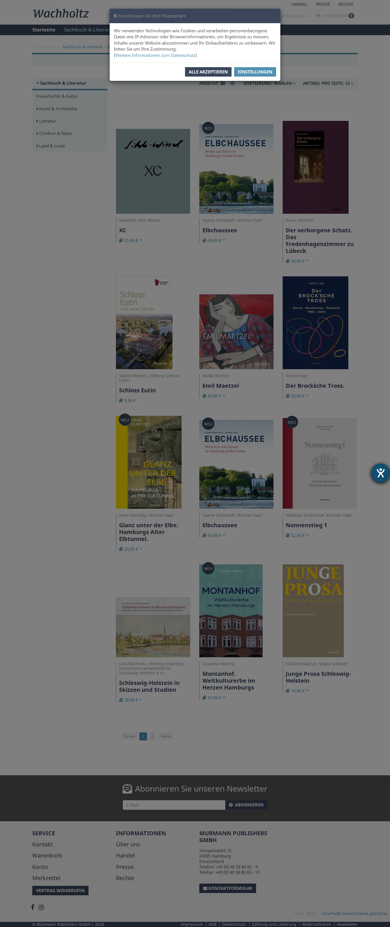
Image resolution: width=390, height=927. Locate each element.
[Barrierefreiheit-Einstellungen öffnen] (380, 472)
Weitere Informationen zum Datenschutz (155, 55)
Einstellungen (255, 72)
